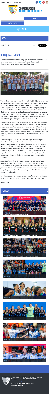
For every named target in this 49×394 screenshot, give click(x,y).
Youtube (43, 2)
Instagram (46, 2)
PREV (40, 93)
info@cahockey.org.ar (17, 381)
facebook (37, 2)
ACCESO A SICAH (12, 23)
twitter (40, 2)
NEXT (43, 93)
